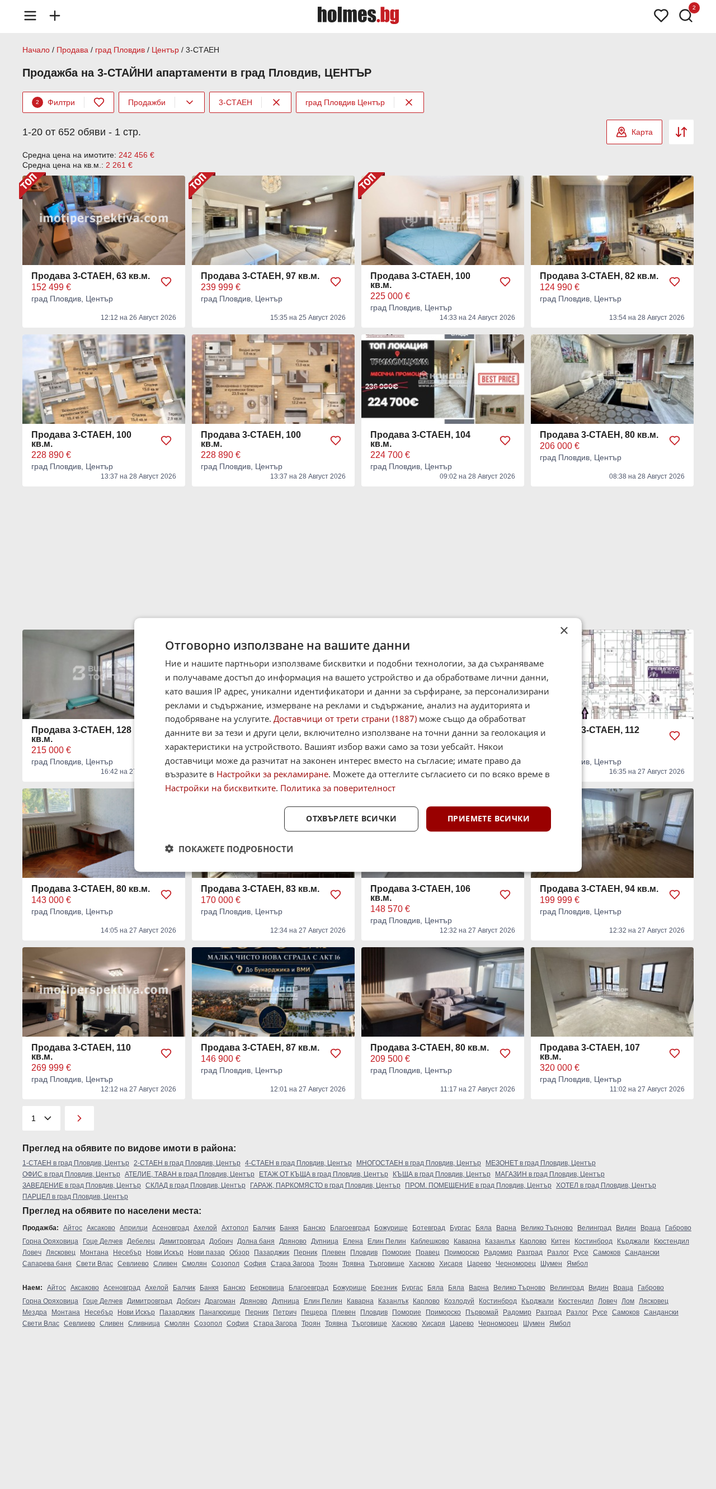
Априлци (134, 1228)
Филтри (55, 102)
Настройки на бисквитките (220, 787)
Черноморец (516, 1263)
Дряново (293, 1241)
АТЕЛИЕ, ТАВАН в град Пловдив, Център (190, 1174)
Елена (353, 1241)
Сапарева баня (47, 1263)
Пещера (314, 1312)
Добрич (221, 1241)
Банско (314, 1228)
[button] (229, 848)
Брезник (384, 1287)
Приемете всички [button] (488, 818)
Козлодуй (459, 1301)
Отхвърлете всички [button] (351, 818)
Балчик (264, 1228)
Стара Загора (292, 1263)
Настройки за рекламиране (272, 773)
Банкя (289, 1228)
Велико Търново (547, 1228)
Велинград (594, 1228)
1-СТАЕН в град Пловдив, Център (75, 1163)
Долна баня (256, 1241)
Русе (580, 1252)
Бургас (460, 1228)
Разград (530, 1252)
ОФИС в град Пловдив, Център (71, 1174)
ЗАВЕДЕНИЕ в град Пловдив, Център (81, 1185)
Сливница (144, 1323)
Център (165, 49)
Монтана (94, 1252)
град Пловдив (120, 49)
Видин (626, 1228)
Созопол (225, 1263)
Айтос (72, 1228)
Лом (627, 1301)
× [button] (563, 631)
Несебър (127, 1252)
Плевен (334, 1252)
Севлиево (133, 1263)
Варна (506, 1228)
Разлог (558, 1252)
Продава (72, 49)
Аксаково (101, 1228)
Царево (479, 1263)
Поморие (396, 1252)
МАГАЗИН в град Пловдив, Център (550, 1174)
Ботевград (428, 1228)
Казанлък (500, 1241)
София (255, 1263)
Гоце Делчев (103, 1241)
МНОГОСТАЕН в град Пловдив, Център (418, 1163)
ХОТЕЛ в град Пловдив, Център (606, 1185)
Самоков (606, 1252)
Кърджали (633, 1241)
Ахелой (205, 1228)
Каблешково (430, 1241)
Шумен (551, 1263)
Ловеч (31, 1252)
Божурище (391, 1228)
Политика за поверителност (337, 787)
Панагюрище (220, 1312)
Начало (36, 49)
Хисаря (451, 1263)
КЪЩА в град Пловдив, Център (442, 1174)
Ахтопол (235, 1228)
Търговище (386, 1263)
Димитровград (182, 1241)
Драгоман (220, 1301)
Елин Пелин (387, 1241)
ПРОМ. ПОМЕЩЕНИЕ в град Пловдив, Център (478, 1185)
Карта (642, 131)
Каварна (467, 1241)
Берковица (267, 1287)
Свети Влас (94, 1263)
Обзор (239, 1252)
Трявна (353, 1263)
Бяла (483, 1228)
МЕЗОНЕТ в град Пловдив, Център (541, 1163)
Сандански (642, 1252)
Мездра (34, 1312)
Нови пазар (206, 1252)
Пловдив (364, 1252)
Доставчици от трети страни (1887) (345, 718)
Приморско (461, 1252)
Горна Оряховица (50, 1241)
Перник (305, 1252)
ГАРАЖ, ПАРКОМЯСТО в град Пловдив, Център (325, 1185)
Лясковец (61, 1252)
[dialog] (358, 745)
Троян (328, 1263)
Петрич (284, 1312)
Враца (650, 1228)
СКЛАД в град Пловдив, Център (195, 1185)
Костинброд (593, 1241)
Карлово (533, 1241)
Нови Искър (164, 1252)
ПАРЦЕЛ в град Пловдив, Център (75, 1196)
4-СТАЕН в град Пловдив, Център (298, 1163)
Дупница (324, 1241)
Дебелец (141, 1241)
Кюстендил (671, 1241)
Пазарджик (271, 1252)
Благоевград (350, 1228)
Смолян (194, 1263)
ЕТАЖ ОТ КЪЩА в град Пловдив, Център (323, 1174)
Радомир (498, 1252)
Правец (428, 1252)
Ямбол (577, 1263)
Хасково (422, 1263)
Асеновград (170, 1228)
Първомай (481, 1312)
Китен (560, 1241)
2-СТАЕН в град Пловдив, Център (187, 1163)
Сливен (165, 1263)
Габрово (678, 1228)
